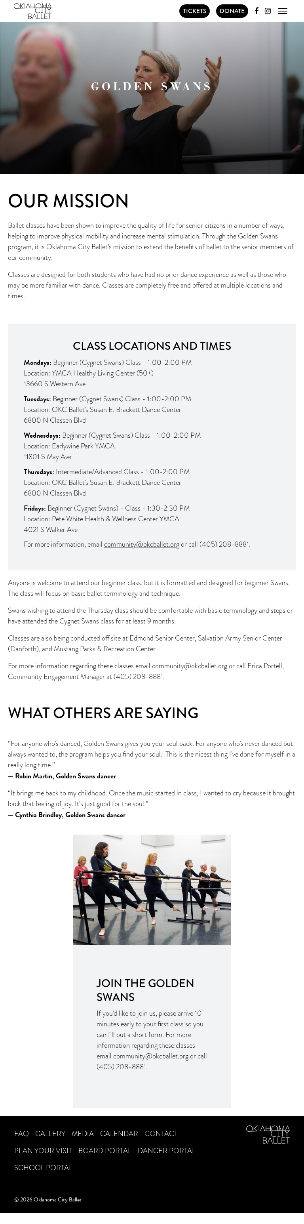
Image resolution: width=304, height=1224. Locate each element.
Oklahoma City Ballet (32, 11)
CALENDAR (119, 1134)
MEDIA (83, 1134)
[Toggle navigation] (282, 11)
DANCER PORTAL (167, 1151)
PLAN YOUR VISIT (43, 1151)
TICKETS (194, 10)
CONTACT (161, 1134)
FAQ (21, 1134)
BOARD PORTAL (104, 1151)
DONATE (232, 10)
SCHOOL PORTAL (43, 1168)
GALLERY (50, 1134)
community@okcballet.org (189, 666)
